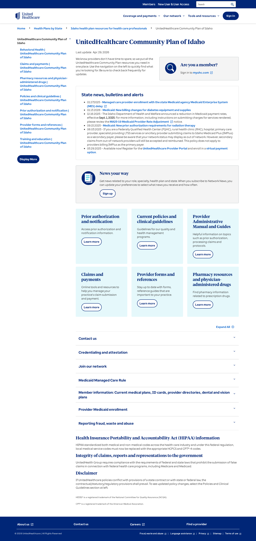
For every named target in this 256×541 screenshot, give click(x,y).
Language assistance (182, 533)
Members (149, 4)
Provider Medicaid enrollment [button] (103, 409)
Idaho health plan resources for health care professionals (109, 28)
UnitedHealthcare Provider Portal (165, 148)
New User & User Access (173, 4)
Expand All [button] (225, 327)
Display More (28, 159)
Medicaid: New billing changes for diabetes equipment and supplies (147, 110)
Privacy (204, 533)
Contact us (81, 524)
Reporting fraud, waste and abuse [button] (106, 423)
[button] (143, 16)
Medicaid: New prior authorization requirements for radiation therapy (149, 125)
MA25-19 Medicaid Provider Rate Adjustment (141, 122)
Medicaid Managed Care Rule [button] (102, 380)
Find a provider (197, 524)
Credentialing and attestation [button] (103, 352)
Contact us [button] (88, 338)
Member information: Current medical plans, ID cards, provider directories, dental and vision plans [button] (154, 394)
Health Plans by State (48, 28)
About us (25, 524)
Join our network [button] (93, 366)
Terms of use (233, 533)
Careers (137, 524)
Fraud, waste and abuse (153, 533)
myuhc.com (203, 72)
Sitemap (217, 533)
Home (21, 28)
